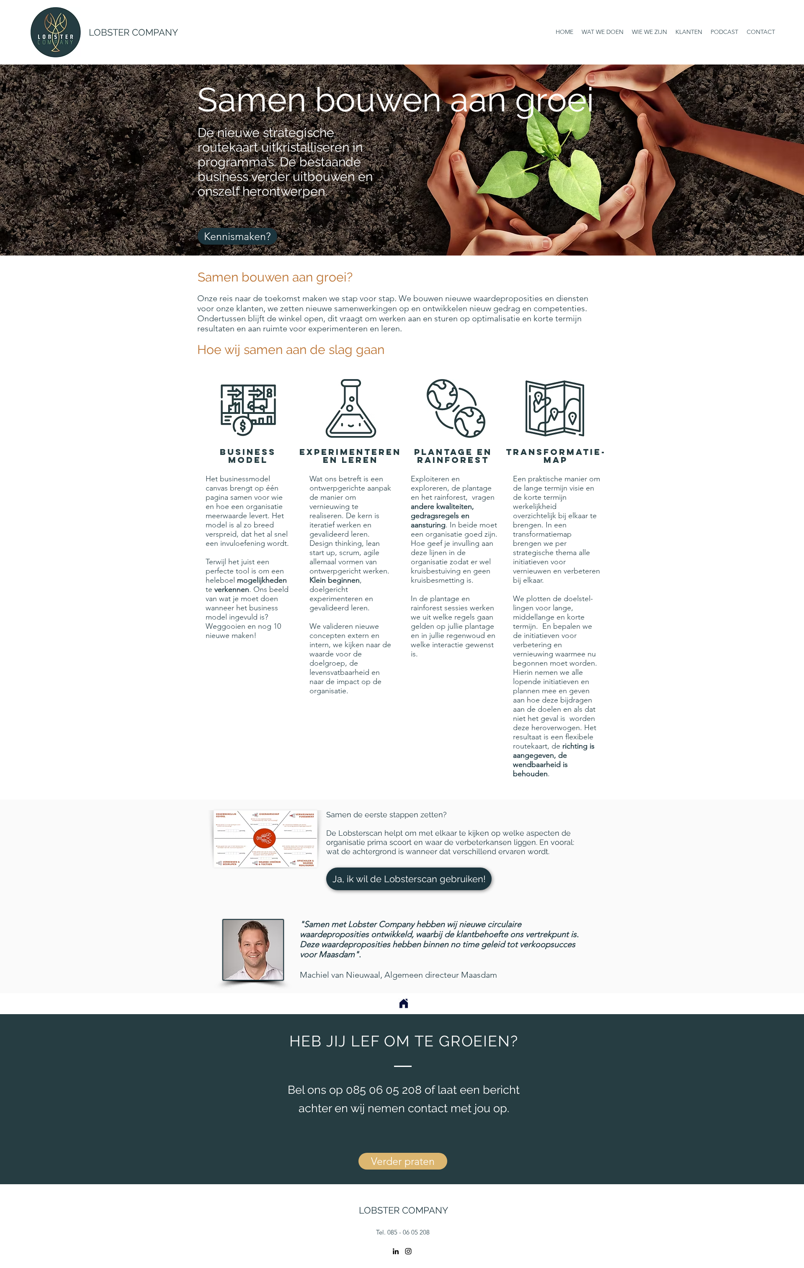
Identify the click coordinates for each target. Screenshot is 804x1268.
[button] (409, 879)
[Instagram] (408, 1251)
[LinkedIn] (396, 1251)
